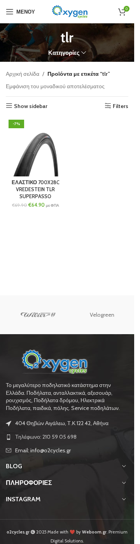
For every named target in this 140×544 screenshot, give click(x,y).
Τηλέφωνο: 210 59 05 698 (46, 436)
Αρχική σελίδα (22, 73)
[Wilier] (38, 314)
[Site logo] (69, 10)
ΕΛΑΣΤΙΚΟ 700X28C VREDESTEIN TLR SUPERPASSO (36, 189)
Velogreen (102, 314)
